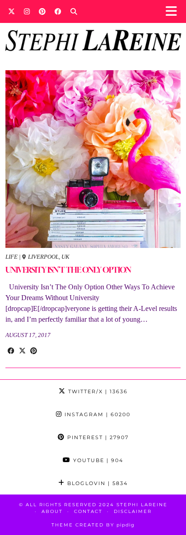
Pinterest (97, 437)
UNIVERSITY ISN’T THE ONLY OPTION (68, 269)
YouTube (97, 460)
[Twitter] (11, 11)
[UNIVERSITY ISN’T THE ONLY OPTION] (93, 159)
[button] (174, 11)
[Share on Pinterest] (33, 351)
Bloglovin (96, 483)
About (52, 511)
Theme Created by (93, 525)
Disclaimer (133, 511)
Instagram (96, 414)
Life (11, 256)
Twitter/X (97, 391)
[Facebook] (58, 11)
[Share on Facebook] (11, 351)
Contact (88, 511)
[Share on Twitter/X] (22, 351)
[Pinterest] (42, 11)
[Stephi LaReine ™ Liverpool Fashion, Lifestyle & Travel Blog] (93, 28)
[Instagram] (27, 11)
